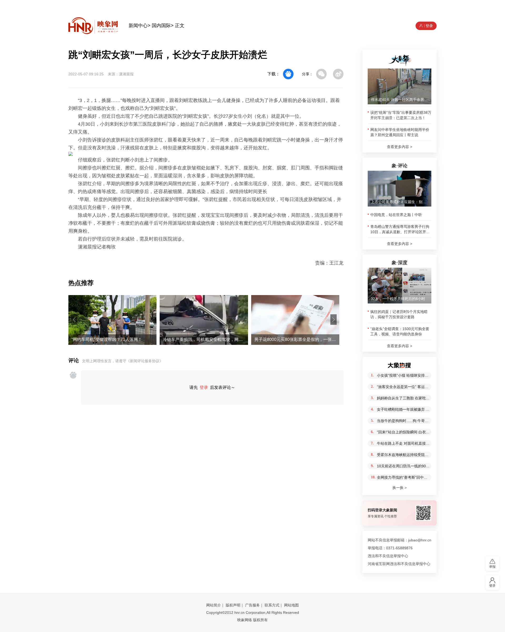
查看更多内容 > (399, 147)
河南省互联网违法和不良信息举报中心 (399, 564)
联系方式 (272, 605)
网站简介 (213, 605)
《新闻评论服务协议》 (144, 361)
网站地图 (291, 605)
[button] (74, 319)
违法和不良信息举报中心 (388, 556)
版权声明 (233, 605)
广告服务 (252, 605)
